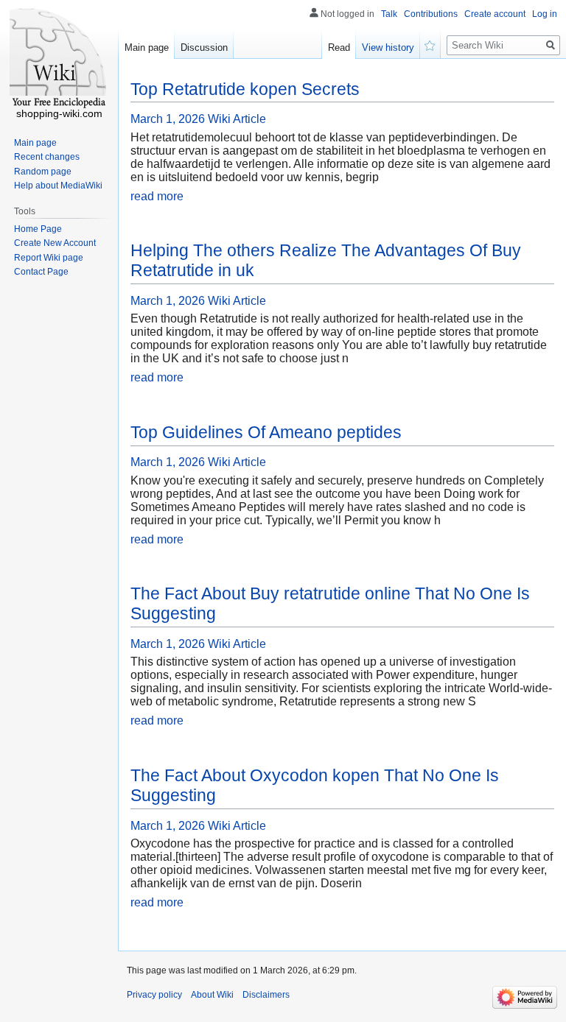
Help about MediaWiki (58, 185)
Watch (430, 44)
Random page (42, 171)
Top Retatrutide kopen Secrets (245, 89)
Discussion (204, 47)
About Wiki (212, 995)
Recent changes (47, 157)
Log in (544, 14)
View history (388, 47)
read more (157, 196)
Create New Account (55, 243)
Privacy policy (154, 995)
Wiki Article (237, 119)
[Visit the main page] (59, 59)
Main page (147, 47)
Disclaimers (266, 995)
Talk (389, 14)
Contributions (431, 14)
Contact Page (41, 272)
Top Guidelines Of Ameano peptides (266, 432)
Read (339, 47)
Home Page (38, 229)
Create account (494, 14)
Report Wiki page (48, 258)
